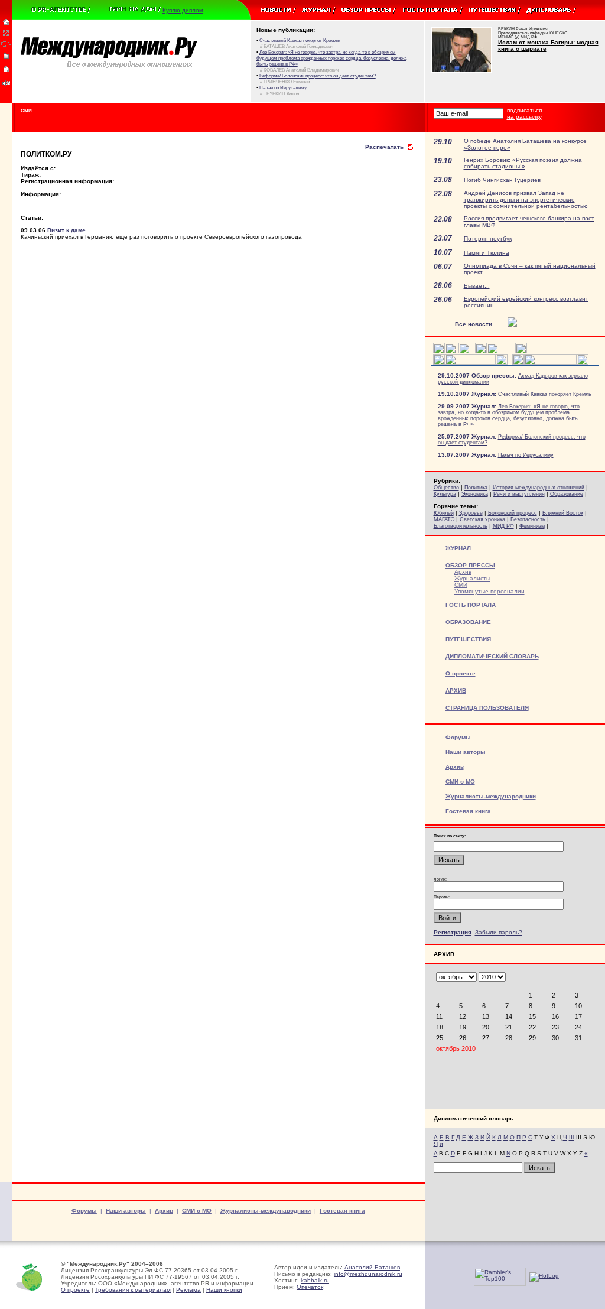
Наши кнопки (224, 1290)
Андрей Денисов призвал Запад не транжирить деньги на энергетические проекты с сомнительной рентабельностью (526, 199)
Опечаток (310, 1287)
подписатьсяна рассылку (524, 113)
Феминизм (532, 526)
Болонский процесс (512, 513)
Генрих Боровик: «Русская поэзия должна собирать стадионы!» (523, 163)
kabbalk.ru (315, 1280)
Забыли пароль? (498, 932)
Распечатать (384, 147)
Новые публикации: (285, 30)
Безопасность (527, 519)
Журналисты (472, 578)
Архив (462, 572)
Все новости (473, 324)
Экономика (474, 494)
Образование (566, 494)
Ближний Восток (562, 513)
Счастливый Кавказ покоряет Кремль (544, 394)
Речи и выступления (519, 494)
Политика (475, 488)
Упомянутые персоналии (489, 591)
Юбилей (444, 513)
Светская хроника (482, 519)
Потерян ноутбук (488, 238)
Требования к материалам (133, 1290)
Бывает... (477, 285)
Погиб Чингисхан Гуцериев (502, 180)
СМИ (460, 585)
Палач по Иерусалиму (526, 455)
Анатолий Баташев (372, 1267)
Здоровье (471, 513)
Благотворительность (460, 526)
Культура (445, 494)
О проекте (75, 1290)
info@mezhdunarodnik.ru (368, 1274)
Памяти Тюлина (486, 252)
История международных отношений (538, 488)
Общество (446, 488)
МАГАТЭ (444, 519)
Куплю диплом (182, 10)
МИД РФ (503, 526)
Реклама (188, 1290)
